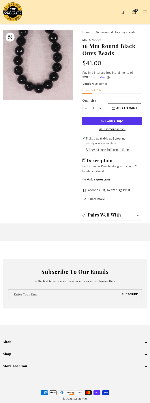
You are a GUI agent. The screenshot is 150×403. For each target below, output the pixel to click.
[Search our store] (124, 12)
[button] (112, 214)
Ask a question (98, 179)
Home (86, 32)
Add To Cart (126, 108)
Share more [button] (96, 199)
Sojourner (80, 399)
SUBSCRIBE (130, 294)
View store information (107, 150)
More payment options (112, 129)
